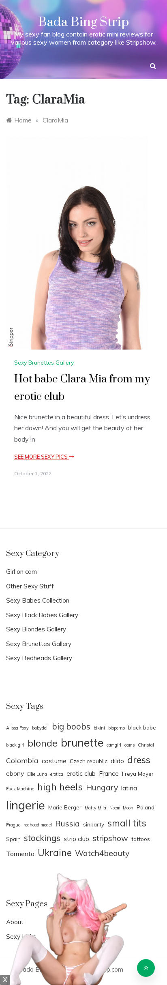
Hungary (102, 787)
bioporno (116, 728)
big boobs (71, 726)
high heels (60, 787)
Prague (13, 825)
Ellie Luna (37, 774)
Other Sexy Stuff (30, 586)
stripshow (110, 838)
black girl (15, 745)
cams (129, 745)
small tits (126, 823)
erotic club (81, 773)
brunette (82, 742)
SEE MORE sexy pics (41, 456)
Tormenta (20, 854)
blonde (43, 743)
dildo (117, 761)
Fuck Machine (20, 789)
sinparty (93, 824)
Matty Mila (95, 808)
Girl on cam (21, 571)
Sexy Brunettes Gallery (44, 362)
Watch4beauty (102, 853)
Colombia (22, 760)
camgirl (114, 745)
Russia (67, 823)
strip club (76, 839)
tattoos (140, 838)
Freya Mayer (138, 773)
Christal (146, 745)
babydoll (40, 728)
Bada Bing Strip (83, 22)
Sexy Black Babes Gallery (42, 615)
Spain (13, 838)
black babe (142, 727)
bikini (99, 728)
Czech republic (88, 761)
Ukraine (55, 852)
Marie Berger (64, 807)
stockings (42, 838)
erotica (56, 774)
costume (54, 761)
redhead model (38, 825)
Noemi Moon (121, 808)
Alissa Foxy (17, 728)
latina (129, 788)
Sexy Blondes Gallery (36, 629)
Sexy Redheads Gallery (39, 658)
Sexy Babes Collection (37, 600)
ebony (15, 773)
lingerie (25, 805)
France (109, 773)
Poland (145, 807)
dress (138, 760)
